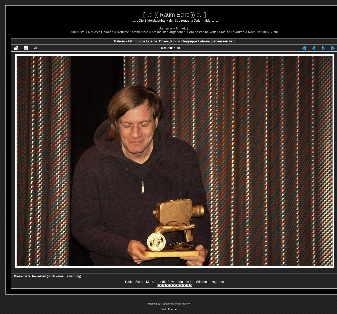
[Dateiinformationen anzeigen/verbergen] (26, 48)
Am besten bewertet (203, 32)
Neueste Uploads (100, 32)
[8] (183, 285)
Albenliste (77, 32)
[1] (159, 285)
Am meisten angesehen (169, 32)
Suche (274, 32)
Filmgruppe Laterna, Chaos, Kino (152, 41)
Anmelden (183, 28)
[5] (173, 285)
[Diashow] (35, 48)
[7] (179, 285)
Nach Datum (257, 32)
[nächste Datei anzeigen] (323, 48)
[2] (162, 285)
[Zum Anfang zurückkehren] (304, 48)
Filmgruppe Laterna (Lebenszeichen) (208, 41)
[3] (166, 285)
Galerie (119, 41)
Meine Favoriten (232, 32)
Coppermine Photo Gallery (175, 303)
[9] (186, 285)
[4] (169, 285)
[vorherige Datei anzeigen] (313, 48)
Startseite (165, 28)
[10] (190, 285)
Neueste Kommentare (132, 32)
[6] (176, 285)
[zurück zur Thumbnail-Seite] (16, 48)
